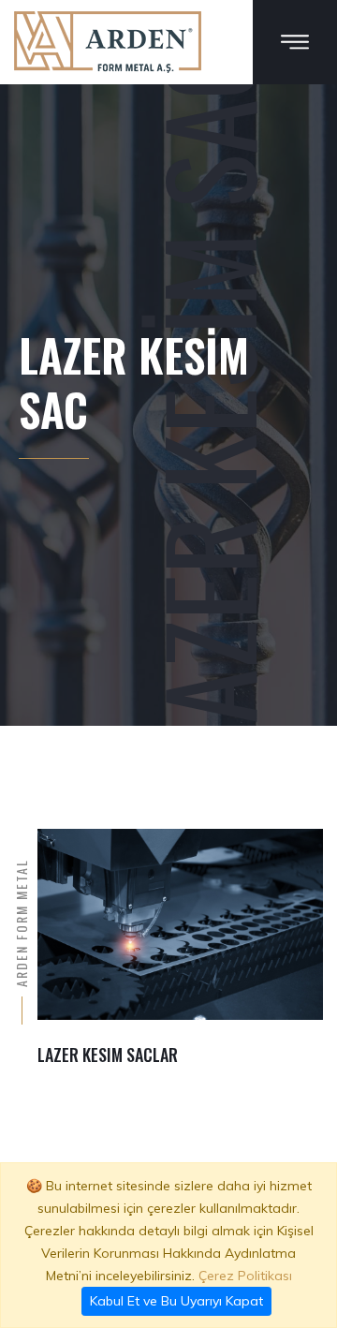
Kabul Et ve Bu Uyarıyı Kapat (176, 1300)
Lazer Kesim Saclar (107, 1054)
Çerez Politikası (245, 1275)
